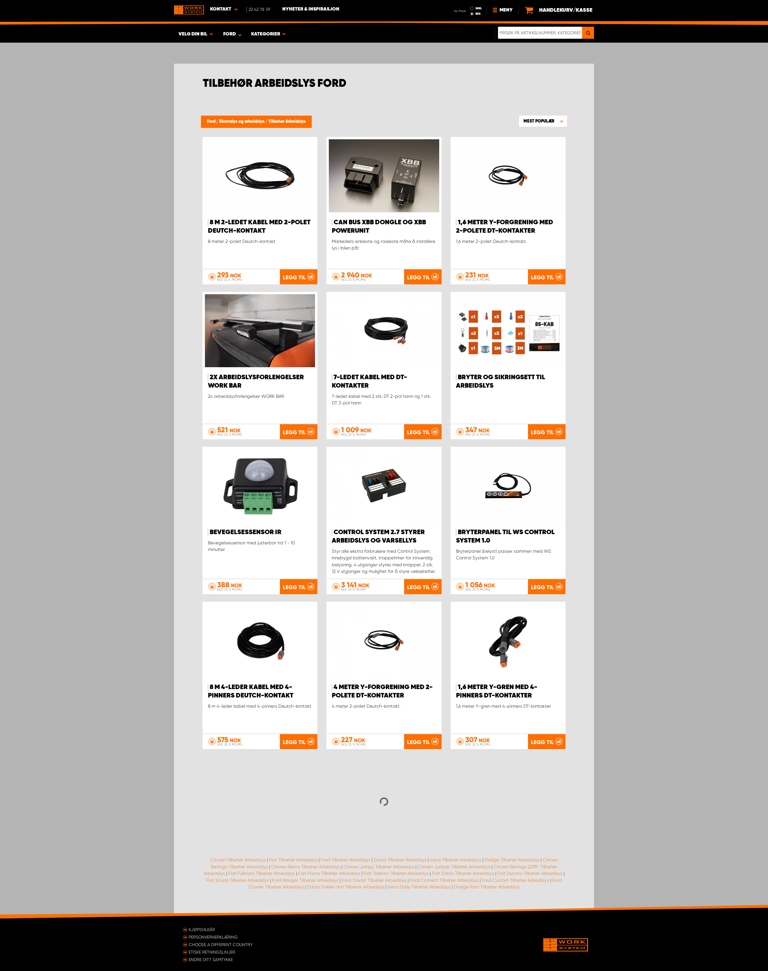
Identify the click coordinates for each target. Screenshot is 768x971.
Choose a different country (221, 944)
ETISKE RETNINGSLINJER (212, 952)
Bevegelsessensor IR (245, 532)
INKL (479, 8)
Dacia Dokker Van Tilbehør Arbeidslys (345, 887)
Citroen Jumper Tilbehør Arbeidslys (454, 867)
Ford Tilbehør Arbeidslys (345, 860)
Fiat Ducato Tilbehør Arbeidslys (529, 873)
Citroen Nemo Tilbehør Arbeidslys (305, 867)
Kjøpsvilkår (202, 929)
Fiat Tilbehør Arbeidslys (293, 860)
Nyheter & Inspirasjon (310, 9)
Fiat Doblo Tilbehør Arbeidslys (463, 873)
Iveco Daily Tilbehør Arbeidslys (419, 887)
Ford (211, 121)
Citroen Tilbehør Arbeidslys (238, 860)
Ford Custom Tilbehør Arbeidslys (515, 880)
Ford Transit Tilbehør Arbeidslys (374, 880)
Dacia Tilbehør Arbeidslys (400, 860)
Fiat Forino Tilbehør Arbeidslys (329, 873)
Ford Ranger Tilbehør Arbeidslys (305, 880)
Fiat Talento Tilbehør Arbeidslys (396, 873)
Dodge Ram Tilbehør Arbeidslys (487, 887)
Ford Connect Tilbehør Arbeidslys (444, 880)
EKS (478, 13)
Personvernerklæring (213, 937)
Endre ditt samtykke (211, 959)
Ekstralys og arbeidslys (242, 121)
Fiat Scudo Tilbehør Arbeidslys (237, 880)
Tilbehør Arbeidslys (287, 121)
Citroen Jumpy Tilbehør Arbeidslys (379, 867)
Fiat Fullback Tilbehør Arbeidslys (261, 873)
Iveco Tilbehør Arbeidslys (455, 860)
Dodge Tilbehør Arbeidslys (511, 860)
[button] (543, 121)
